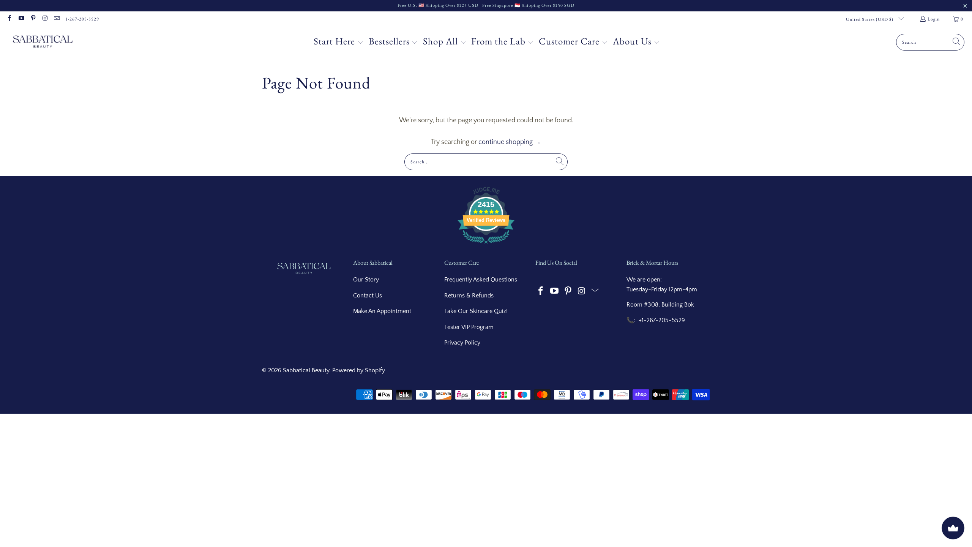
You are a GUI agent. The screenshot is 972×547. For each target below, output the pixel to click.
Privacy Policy (462, 342)
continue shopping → (509, 142)
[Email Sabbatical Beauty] (56, 19)
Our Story (366, 279)
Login (934, 19)
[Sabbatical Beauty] (43, 42)
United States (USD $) (870, 19)
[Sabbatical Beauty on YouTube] (20, 19)
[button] (338, 42)
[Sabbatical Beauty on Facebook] (9, 19)
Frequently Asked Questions (480, 279)
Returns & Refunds (469, 295)
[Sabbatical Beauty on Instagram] (44, 19)
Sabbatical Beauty (306, 370)
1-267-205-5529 (82, 19)
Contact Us (367, 295)
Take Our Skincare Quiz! (476, 311)
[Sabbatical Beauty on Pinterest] (33, 19)
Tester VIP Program (469, 327)
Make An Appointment (382, 311)
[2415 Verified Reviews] (486, 245)
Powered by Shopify (358, 370)
